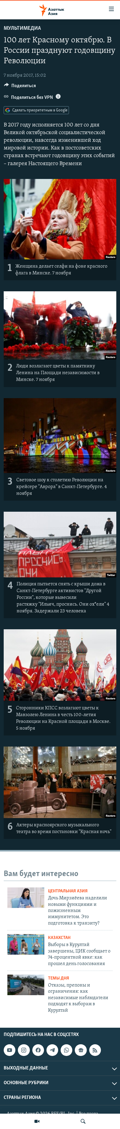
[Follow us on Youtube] (9, 1050)
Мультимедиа (22, 28)
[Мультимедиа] (37, 1121)
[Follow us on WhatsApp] (66, 1050)
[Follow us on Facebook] (38, 1050)
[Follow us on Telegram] (52, 1050)
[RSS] (95, 1050)
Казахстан (59, 938)
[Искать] (83, 1121)
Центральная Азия (68, 891)
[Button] (20, 87)
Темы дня (58, 978)
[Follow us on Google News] (80, 1050)
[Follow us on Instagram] (24, 1050)
